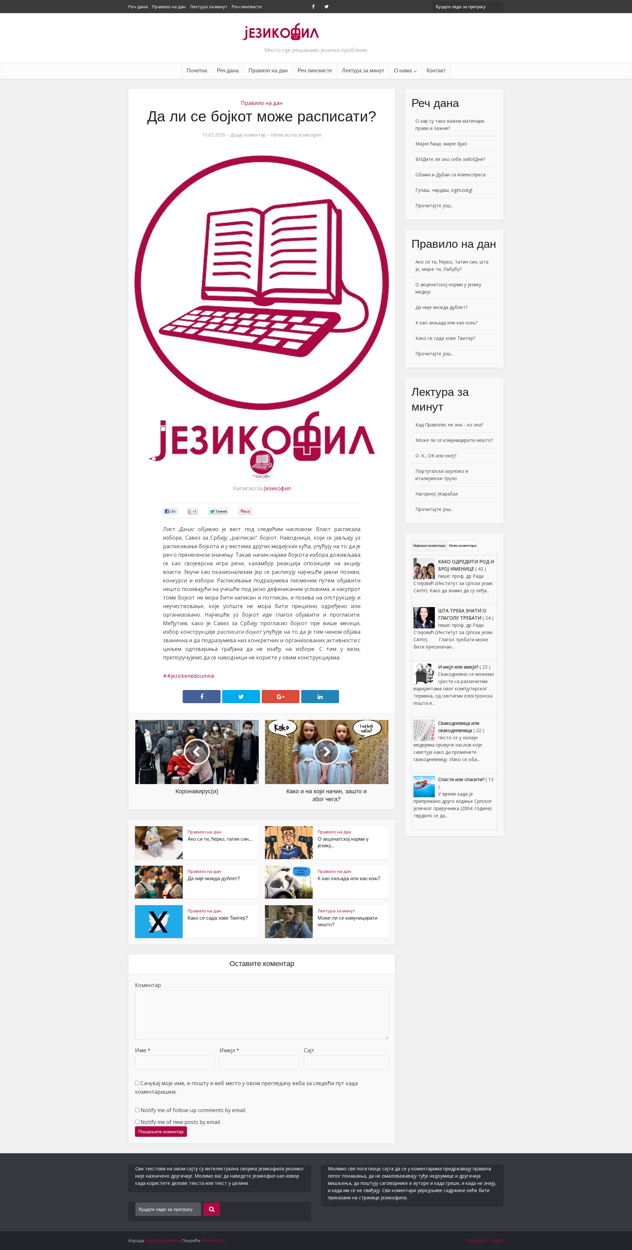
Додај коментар (248, 135)
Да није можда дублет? (214, 878)
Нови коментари (462, 546)
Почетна (197, 70)
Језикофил (309, 135)
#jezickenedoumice (190, 675)
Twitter (497, 1241)
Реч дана (138, 7)
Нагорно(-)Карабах (436, 494)
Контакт (436, 70)
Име (142, 1050)
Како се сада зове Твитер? (218, 918)
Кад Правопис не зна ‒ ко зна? (449, 424)
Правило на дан (169, 7)
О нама (403, 70)
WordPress (212, 1240)
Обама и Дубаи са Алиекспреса (450, 174)
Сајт (309, 1050)
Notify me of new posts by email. (181, 1122)
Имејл (229, 1050)
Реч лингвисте (247, 7)
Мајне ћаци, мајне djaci (441, 143)
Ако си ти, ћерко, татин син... (220, 839)
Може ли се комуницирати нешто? (454, 440)
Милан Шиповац (162, 1240)
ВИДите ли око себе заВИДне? (450, 159)
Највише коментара (429, 546)
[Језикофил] (280, 31)
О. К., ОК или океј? (435, 455)
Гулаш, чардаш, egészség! (443, 190)
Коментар (148, 985)
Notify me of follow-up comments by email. (193, 1110)
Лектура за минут (208, 7)
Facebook (477, 1241)
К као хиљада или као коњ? (349, 878)
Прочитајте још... (434, 205)
